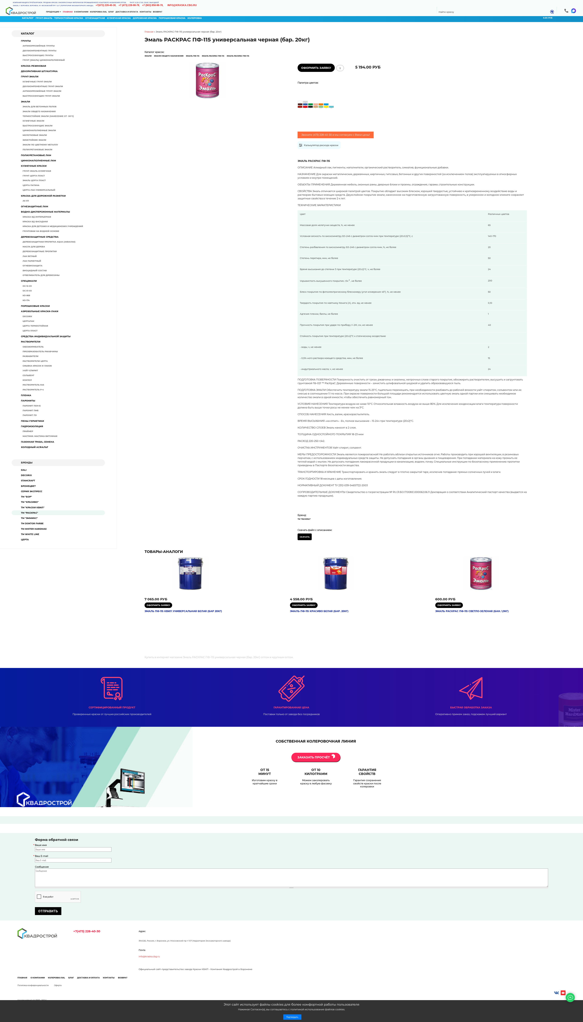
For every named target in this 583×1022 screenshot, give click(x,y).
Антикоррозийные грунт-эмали (42, 91)
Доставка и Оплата (127, 12)
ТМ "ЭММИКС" (29, 518)
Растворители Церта (35, 361)
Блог (111, 12)
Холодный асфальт (34, 447)
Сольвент (28, 375)
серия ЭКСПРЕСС (31, 491)
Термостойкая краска (68, 18)
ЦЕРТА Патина (31, 185)
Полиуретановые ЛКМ (36, 155)
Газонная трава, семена (37, 441)
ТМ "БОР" (26, 496)
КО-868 (26, 295)
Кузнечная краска (119, 18)
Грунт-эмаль (44, 18)
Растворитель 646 (33, 385)
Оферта (57, 985)
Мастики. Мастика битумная (40, 436)
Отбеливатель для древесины (41, 275)
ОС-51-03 (27, 291)
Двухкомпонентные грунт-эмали (43, 86)
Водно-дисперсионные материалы (45, 211)
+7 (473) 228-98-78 (129, 5)
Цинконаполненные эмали (39, 130)
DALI (24, 470)
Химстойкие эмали (34, 140)
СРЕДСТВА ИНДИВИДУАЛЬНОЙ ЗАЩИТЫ (46, 336)
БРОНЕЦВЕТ (28, 486)
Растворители (30, 341)
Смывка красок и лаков (37, 366)
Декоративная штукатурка (39, 71)
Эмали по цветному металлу (40, 145)
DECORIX (26, 475)
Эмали (25, 101)
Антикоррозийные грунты (39, 46)
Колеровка (195, 18)
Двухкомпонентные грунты (39, 51)
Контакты (145, 12)
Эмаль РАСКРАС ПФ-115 (213, 56)
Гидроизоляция (32, 426)
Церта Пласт (30, 331)
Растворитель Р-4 (33, 390)
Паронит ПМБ (30, 410)
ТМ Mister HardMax (34, 529)
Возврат (157, 12)
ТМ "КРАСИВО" (30, 502)
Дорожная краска (145, 18)
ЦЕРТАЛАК (28, 321)
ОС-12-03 (27, 286)
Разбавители (30, 356)
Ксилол (27, 380)
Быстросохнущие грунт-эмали (41, 96)
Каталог (28, 18)
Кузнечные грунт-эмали (37, 82)
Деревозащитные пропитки (40, 251)
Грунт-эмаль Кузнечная (37, 171)
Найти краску (446, 12)
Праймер (28, 431)
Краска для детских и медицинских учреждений (53, 226)
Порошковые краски (35, 306)
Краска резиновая (33, 66)
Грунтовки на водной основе (41, 231)
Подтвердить (292, 1017)
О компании (81, 12)
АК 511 (26, 201)
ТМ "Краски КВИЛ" (32, 507)
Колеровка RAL (98, 12)
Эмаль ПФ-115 (192, 56)
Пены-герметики (32, 421)
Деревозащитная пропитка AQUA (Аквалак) (49, 242)
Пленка (26, 395)
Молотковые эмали (35, 135)
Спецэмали (29, 281)
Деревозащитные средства (40, 237)
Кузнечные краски (34, 166)
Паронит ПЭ (30, 415)
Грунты (26, 41)
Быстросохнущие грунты (38, 55)
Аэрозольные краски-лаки (39, 311)
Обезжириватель (33, 347)
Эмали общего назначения (39, 111)
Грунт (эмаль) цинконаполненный (44, 60)
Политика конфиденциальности (33, 985)
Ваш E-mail (41, 856)
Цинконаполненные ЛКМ (38, 160)
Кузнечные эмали (33, 121)
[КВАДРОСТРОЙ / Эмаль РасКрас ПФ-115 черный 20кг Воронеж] (208, 81)
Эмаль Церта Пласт (34, 180)
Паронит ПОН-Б (32, 406)
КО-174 (26, 300)
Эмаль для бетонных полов (39, 106)
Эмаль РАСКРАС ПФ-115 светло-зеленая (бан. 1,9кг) (472, 611)
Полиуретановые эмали (37, 149)
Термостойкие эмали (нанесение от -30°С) (48, 116)
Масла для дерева (34, 247)
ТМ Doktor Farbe (32, 523)
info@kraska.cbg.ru (182, 5)
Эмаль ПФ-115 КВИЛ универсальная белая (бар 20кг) (183, 611)
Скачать (305, 537)
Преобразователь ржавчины (40, 351)
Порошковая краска (172, 18)
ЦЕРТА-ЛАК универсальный (39, 190)
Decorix (27, 316)
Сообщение (42, 866)
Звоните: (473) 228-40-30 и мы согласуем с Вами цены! (335, 134)
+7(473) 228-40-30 (106, 5)
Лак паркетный (32, 261)
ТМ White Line (30, 534)
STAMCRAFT (28, 480)
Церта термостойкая (35, 326)
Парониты (28, 400)
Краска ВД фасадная (35, 221)
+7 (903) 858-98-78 (152, 5)
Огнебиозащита (32, 266)
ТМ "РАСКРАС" (29, 512)
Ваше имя (41, 845)
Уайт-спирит (30, 370)
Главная (68, 12)
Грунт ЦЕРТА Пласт (34, 176)
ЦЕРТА (25, 539)
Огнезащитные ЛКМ (34, 206)
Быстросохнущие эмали (38, 126)
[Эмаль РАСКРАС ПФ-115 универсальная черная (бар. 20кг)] (316, 122)
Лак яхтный (30, 256)
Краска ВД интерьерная (37, 217)
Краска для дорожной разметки (43, 195)
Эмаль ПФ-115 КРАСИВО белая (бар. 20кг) (319, 611)
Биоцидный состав (35, 270)
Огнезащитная (95, 18)
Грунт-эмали (29, 76)
